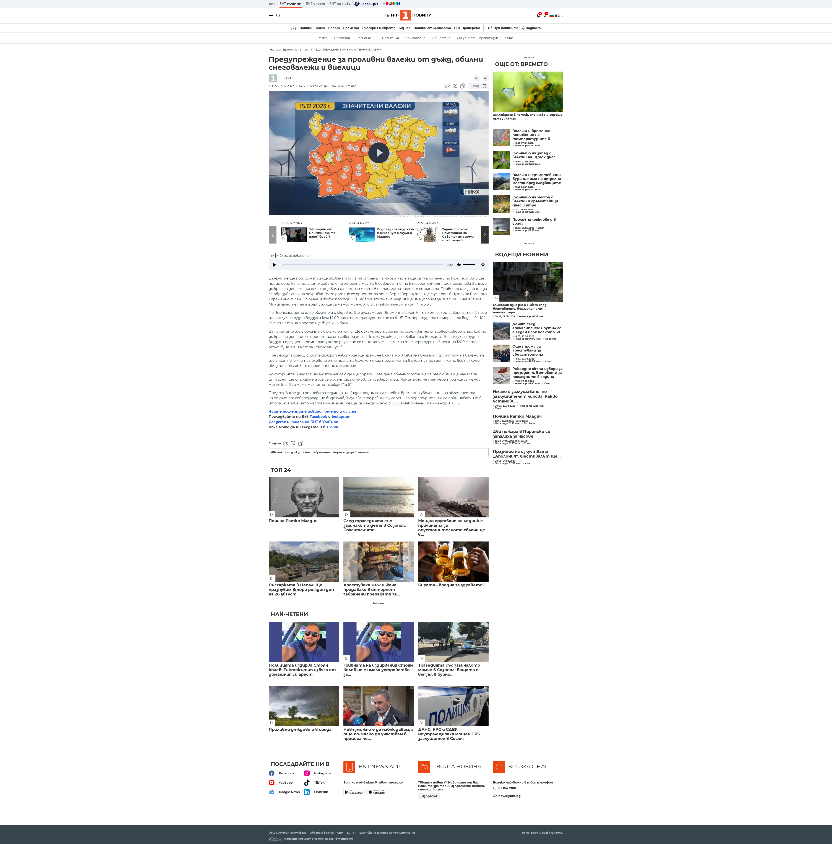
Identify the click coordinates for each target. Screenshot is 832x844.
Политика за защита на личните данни (386, 832)
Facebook (318, 417)
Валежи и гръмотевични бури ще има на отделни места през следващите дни (536, 179)
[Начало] (293, 28)
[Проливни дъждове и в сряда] (304, 706)
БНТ (272, 4)
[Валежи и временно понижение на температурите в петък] (501, 137)
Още (509, 38)
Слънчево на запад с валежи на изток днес (534, 155)
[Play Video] (378, 152)
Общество (441, 38)
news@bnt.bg (509, 796)
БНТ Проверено (467, 28)
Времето (351, 28)
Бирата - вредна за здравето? (451, 585)
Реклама (378, 603)
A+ (477, 78)
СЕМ (340, 832)
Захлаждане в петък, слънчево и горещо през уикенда (527, 116)
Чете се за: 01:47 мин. (527, 383)
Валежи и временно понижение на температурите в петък (531, 135)
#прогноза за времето (351, 452)
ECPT (350, 832)
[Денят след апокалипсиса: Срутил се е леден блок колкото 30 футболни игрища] (501, 331)
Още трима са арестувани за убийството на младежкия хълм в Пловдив (530, 351)
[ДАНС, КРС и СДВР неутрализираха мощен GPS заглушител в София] (453, 706)
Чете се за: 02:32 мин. (508, 463)
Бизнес (404, 28)
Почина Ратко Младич (293, 521)
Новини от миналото (432, 28)
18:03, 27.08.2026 (524, 336)
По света (342, 38)
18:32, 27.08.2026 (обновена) (511, 441)
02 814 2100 (507, 788)
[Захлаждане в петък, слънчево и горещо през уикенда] (528, 92)
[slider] (361, 265)
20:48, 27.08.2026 (505, 461)
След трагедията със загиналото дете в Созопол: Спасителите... (374, 525)
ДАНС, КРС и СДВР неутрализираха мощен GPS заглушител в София (449, 734)
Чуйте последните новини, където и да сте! (313, 411)
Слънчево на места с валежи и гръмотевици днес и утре (535, 201)
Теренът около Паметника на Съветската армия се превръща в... (461, 234)
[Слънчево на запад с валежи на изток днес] (501, 160)
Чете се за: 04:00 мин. (528, 339)
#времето (322, 452)
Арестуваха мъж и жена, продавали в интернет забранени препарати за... (371, 590)
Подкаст (533, 28)
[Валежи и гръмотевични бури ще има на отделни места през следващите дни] (501, 181)
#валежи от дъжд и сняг (290, 452)
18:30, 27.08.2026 (524, 359)
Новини (306, 28)
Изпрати (429, 796)
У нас (323, 38)
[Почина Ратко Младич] (304, 497)
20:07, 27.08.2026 (505, 406)
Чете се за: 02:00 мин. (528, 361)
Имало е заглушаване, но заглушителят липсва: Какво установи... (525, 396)
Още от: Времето (521, 64)
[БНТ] (274, 78)
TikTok (332, 427)
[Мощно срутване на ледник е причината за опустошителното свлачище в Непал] (453, 497)
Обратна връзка (322, 832)
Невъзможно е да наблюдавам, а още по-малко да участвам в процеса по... (378, 734)
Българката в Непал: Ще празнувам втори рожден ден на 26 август (301, 590)
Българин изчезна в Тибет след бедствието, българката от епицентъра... (520, 308)
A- (485, 78)
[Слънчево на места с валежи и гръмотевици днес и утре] (501, 204)
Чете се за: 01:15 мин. (507, 423)
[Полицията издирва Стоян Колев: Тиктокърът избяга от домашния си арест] (304, 642)
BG (558, 16)
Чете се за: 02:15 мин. (531, 406)
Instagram (341, 417)
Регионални (365, 38)
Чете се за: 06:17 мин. (531, 316)
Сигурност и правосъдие (478, 38)
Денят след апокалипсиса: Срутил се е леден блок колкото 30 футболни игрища (536, 328)
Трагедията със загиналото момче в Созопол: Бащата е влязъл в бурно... (449, 670)
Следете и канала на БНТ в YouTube (303, 422)
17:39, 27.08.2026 (524, 381)
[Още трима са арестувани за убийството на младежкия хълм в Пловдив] (501, 353)
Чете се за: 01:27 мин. (508, 443)
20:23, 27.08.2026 (505, 316)
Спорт (334, 28)
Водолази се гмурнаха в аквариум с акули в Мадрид (395, 233)
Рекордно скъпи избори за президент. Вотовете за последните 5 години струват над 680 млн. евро (537, 373)
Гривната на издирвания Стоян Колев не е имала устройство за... (378, 670)
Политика (390, 38)
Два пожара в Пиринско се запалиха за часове (521, 434)
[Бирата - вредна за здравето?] (453, 561)
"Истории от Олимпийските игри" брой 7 (322, 233)
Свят (320, 28)
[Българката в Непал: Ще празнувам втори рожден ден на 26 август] (304, 561)
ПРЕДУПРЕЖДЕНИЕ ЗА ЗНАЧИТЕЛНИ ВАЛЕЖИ (346, 49)
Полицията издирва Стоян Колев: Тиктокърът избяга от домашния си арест (302, 670)
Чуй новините (506, 28)
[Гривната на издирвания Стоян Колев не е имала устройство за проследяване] (378, 642)
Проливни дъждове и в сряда (300, 729)
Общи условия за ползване (287, 832)
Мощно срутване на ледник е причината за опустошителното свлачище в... (451, 528)
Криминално (415, 38)
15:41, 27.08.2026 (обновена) (511, 421)
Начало (275, 49)
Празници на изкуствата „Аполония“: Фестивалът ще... (527, 454)
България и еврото (378, 28)
